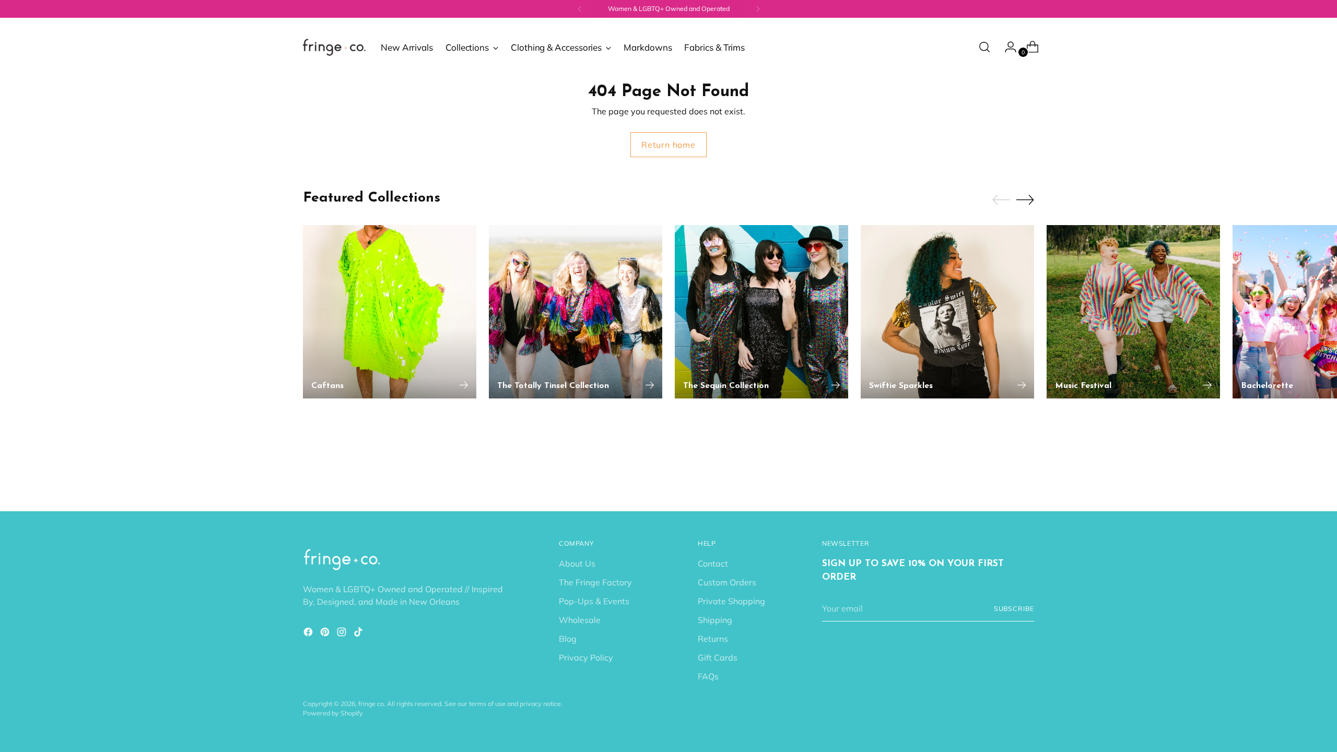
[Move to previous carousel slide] (1001, 200)
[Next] (757, 9)
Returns (713, 638)
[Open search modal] (984, 47)
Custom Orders (727, 582)
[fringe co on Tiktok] (359, 633)
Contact (713, 563)
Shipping (715, 620)
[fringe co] (334, 47)
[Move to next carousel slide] (1025, 199)
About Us (577, 563)
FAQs (708, 676)
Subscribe (1014, 609)
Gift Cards (717, 657)
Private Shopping (731, 601)
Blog (568, 638)
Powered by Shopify (333, 713)
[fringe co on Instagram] (342, 633)
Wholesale (580, 620)
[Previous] (579, 9)
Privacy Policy (586, 657)
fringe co (371, 704)
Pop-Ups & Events (594, 601)
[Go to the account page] (1006, 47)
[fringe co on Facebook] (309, 633)
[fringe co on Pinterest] (326, 633)
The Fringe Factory (595, 582)
